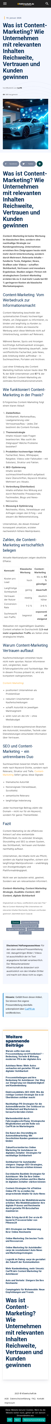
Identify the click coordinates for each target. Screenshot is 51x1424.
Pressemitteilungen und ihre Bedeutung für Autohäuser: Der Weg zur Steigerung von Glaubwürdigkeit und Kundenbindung (25, 1081)
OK (9, 1420)
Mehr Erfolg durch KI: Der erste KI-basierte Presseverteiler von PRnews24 (24, 1220)
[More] (40, 164)
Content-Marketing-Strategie (25, 926)
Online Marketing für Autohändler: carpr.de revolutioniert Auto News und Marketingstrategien (24, 1250)
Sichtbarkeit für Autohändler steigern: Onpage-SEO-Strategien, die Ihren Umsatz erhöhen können (24, 1165)
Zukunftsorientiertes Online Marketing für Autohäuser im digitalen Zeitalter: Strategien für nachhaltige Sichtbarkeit (23, 1151)
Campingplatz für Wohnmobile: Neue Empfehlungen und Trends (25, 1291)
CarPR (19, 88)
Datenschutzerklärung (34, 1420)
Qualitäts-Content (35, 929)
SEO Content (25, 933)
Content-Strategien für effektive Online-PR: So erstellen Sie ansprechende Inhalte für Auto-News (25, 1191)
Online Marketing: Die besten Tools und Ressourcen (24, 1239)
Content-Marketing (13, 683)
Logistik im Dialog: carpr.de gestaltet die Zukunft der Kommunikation (25, 1260)
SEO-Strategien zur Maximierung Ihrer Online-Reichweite (23, 1230)
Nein (17, 1420)
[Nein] (47, 1415)
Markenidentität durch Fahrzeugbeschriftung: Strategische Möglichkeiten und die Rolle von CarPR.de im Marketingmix (25, 1122)
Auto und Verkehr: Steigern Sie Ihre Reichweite (25, 1281)
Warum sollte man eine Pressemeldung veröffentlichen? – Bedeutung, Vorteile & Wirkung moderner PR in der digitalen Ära (25, 1055)
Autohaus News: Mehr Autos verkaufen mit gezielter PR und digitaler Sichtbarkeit (22, 1068)
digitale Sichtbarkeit (16, 929)
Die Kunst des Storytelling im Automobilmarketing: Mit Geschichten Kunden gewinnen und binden (24, 1137)
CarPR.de (30, 1009)
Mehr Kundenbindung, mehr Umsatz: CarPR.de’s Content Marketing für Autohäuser (25, 1271)
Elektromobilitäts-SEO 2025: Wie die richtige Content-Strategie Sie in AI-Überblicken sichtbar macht (25, 1095)
